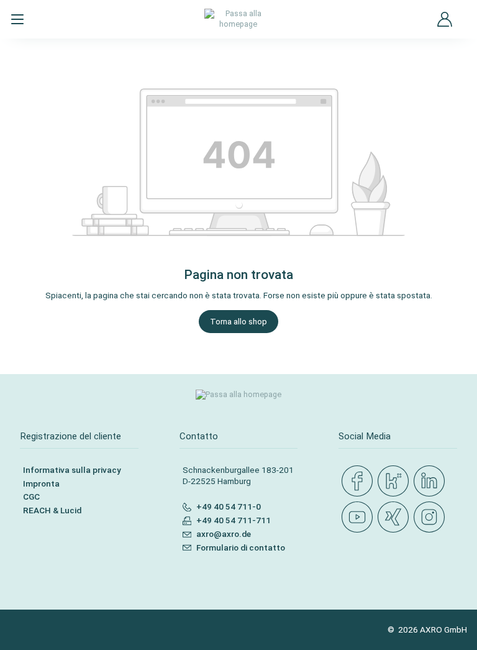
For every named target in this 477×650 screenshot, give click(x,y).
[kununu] (396, 482)
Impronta (41, 483)
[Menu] (17, 19)
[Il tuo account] (444, 19)
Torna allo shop (238, 321)
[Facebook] (360, 482)
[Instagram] (432, 518)
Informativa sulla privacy (72, 470)
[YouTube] (360, 518)
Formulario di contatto (240, 547)
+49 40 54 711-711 (233, 520)
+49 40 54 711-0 (228, 506)
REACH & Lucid (52, 510)
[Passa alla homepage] (239, 19)
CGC (31, 496)
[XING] (396, 518)
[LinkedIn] (432, 482)
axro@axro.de (223, 534)
